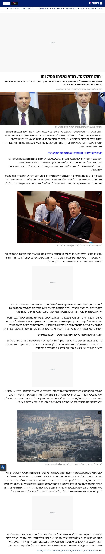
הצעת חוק (66, 550)
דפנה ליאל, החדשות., (94, 89)
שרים (39, 550)
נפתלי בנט (47, 550)
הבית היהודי (77, 550)
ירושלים (56, 550)
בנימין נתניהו (90, 550)
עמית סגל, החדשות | (78, 89)
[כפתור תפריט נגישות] (3, 467)
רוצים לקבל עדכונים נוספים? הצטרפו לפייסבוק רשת (75, 153)
